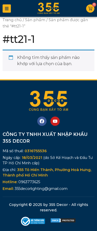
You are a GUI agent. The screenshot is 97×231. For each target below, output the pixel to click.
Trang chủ (12, 20)
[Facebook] (42, 121)
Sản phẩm (35, 20)
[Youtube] (55, 121)
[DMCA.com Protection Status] (63, 221)
